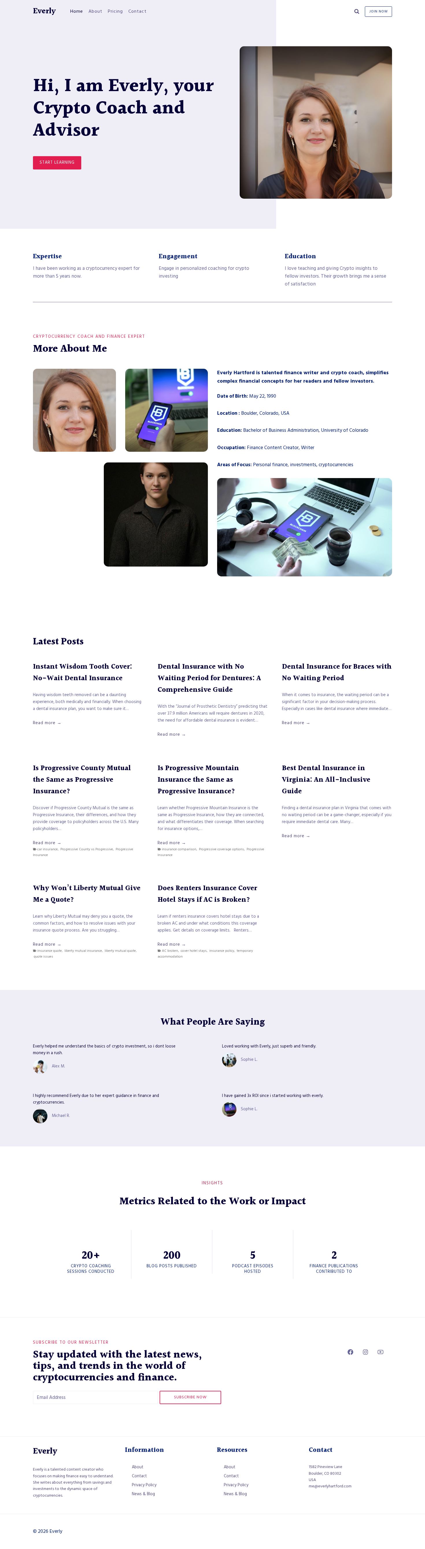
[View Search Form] (357, 11)
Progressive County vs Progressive (86, 849)
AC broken (170, 950)
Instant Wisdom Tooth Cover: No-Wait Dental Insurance (82, 672)
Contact (137, 11)
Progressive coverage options (221, 849)
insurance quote (49, 950)
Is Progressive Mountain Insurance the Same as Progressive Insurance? (198, 780)
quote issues (43, 956)
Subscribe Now (190, 1397)
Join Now (378, 11)
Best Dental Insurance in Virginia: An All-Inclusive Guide (326, 780)
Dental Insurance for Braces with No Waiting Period (337, 672)
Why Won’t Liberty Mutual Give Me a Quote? (87, 894)
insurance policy (221, 950)
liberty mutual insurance (83, 950)
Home (76, 11)
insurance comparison (179, 849)
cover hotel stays (194, 950)
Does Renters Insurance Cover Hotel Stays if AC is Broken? (207, 894)
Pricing (115, 11)
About (95, 11)
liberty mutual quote (120, 950)
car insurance (47, 849)
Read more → (47, 723)
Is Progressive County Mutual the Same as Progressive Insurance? (82, 780)
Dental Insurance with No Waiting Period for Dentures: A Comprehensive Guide (209, 678)
